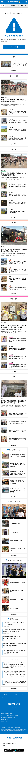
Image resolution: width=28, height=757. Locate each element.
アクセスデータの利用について (8, 717)
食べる (8, 5)
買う (18, 5)
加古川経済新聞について (7, 713)
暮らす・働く (24, 5)
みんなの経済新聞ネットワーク (14, 738)
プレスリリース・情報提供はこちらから (10, 715)
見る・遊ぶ (13, 5)
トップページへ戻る (14, 47)
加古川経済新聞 (13, 2)
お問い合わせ (5, 719)
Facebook (14, 707)
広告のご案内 (5, 721)
